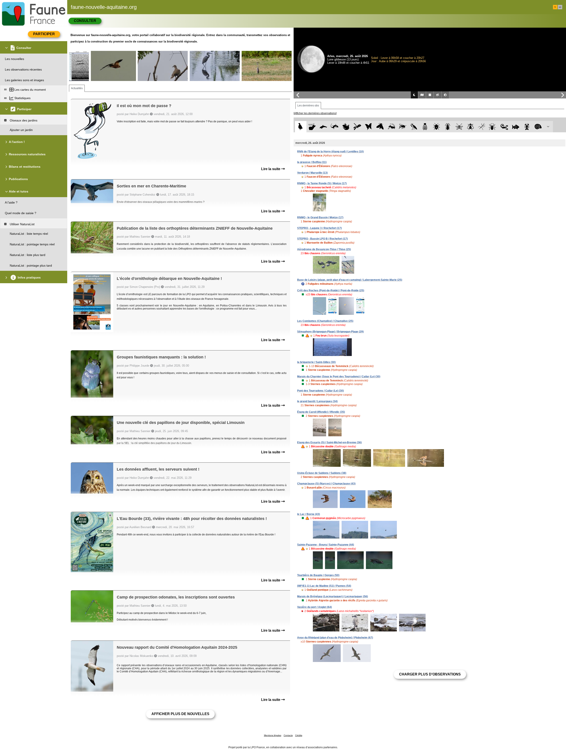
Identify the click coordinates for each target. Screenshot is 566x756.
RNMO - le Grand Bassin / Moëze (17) (320, 217)
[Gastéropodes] (538, 126)
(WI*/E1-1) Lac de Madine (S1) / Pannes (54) (324, 585)
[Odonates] (357, 126)
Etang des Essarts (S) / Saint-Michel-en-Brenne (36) (329, 442)
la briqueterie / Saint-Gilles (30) (316, 362)
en (560, 7)
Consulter (85, 21)
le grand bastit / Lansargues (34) (317, 401)
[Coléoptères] (447, 126)
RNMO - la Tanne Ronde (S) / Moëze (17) (322, 183)
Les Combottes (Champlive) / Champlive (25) (325, 321)
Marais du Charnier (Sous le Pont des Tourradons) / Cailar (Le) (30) (338, 376)
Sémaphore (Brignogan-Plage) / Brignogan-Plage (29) (330, 331)
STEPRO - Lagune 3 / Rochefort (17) (319, 228)
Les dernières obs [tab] (308, 105)
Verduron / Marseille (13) (312, 172)
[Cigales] (425, 126)
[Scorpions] (504, 126)
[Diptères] (470, 126)
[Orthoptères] (391, 126)
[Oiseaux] (300, 126)
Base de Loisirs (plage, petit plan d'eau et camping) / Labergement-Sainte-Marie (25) (349, 279)
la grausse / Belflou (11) (312, 162)
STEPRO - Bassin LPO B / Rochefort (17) (322, 238)
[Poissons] (515, 126)
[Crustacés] (527, 126)
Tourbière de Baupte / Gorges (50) (318, 575)
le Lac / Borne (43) (308, 514)
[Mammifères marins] (323, 126)
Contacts (288, 735)
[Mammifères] (312, 126)
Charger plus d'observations (430, 674)
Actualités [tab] (77, 88)
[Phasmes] (481, 126)
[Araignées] (493, 126)
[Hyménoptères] (402, 126)
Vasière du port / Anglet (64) (314, 607)
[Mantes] (413, 126)
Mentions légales (272, 735)
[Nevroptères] (459, 126)
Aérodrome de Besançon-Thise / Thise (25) (324, 249)
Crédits (298, 735)
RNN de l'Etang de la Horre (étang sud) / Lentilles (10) (330, 151)
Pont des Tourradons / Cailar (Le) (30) (320, 390)
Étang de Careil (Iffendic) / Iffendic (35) (321, 412)
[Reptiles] (334, 126)
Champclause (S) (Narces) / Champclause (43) (326, 483)
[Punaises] (436, 126)
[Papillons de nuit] (380, 126)
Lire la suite (271, 169)
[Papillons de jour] (368, 126)
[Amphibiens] (346, 126)
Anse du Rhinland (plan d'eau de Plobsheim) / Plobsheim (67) (335, 637)
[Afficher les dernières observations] (315, 113)
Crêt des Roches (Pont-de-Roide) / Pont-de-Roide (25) (330, 290)
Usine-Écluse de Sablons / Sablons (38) (321, 473)
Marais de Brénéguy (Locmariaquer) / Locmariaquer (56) (332, 596)
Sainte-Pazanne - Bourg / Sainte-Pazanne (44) (325, 544)
